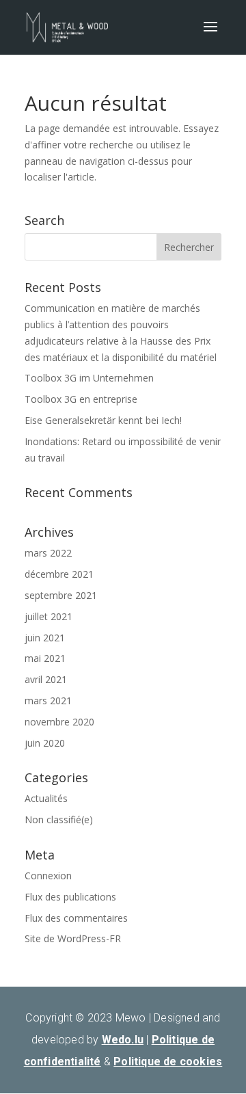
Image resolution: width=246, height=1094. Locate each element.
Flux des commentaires (76, 917)
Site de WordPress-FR (73, 938)
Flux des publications (70, 896)
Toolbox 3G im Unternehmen (89, 377)
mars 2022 (48, 552)
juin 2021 (45, 637)
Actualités (46, 798)
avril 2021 (46, 679)
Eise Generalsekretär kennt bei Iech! (103, 420)
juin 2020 (45, 742)
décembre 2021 (59, 574)
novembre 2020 (59, 721)
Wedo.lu (123, 1039)
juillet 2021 (48, 616)
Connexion (48, 875)
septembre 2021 (61, 595)
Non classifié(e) (59, 819)
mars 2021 (48, 700)
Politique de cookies (167, 1061)
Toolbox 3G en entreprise (81, 398)
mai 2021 (45, 658)
